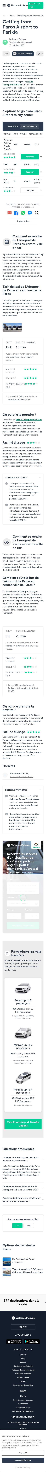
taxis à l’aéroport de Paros (29, 419)
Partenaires (23, 1404)
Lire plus (30, 190)
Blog (23, 1358)
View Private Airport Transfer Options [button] (23, 1124)
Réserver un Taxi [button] (34, 5)
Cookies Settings (23, 1467)
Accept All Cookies (23, 1460)
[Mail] (9, 212)
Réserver (30, 157)
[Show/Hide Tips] (39, 477)
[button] (4, 5)
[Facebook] (16, 213)
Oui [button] (17, 1225)
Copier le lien (23, 221)
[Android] (32, 1342)
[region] (23, 1451)
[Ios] (14, 1341)
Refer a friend (23, 1378)
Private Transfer (25, 54)
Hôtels (23, 1396)
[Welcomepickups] (23, 1320)
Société (23, 1355)
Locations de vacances (23, 1400)
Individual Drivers (23, 1408)
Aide (25, 1327)
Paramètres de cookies (23, 1385)
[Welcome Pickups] (17, 5)
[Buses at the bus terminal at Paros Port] (12, 327)
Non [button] (28, 1225)
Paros (12, 16)
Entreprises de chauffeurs (23, 1411)
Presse (23, 1362)
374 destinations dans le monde (21, 1302)
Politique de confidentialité (23, 1370)
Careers (23, 1381)
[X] (36, 213)
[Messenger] (30, 213)
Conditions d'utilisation (23, 1366)
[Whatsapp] (23, 213)
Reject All (23, 1453)
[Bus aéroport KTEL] (23, 775)
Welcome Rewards (23, 1374)
